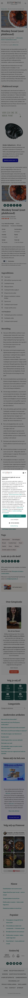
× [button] (25, 472)
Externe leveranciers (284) (15, 494)
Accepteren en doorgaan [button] (14, 516)
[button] (14, 523)
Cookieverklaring (14, 526)
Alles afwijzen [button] (14, 519)
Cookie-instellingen (17, 511)
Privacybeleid (5, 512)
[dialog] (14, 499)
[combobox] (23, 473)
